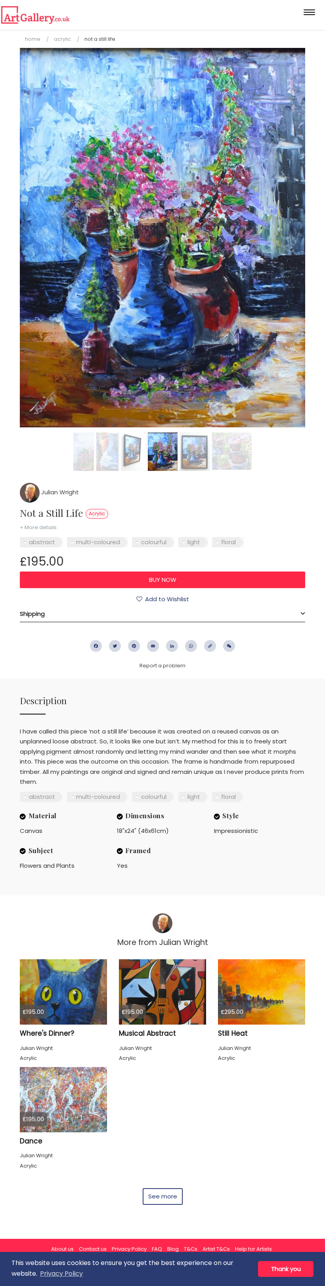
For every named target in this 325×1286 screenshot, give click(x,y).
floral (228, 542)
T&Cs (190, 1249)
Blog (173, 1249)
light (193, 542)
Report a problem (162, 665)
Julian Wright (59, 492)
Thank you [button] (286, 1269)
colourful (153, 542)
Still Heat (233, 1033)
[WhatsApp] (191, 646)
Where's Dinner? (47, 1033)
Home (32, 39)
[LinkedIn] (172, 646)
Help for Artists (253, 1249)
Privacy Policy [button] (61, 1273)
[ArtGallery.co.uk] (35, 15)
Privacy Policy (129, 1249)
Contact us (93, 1249)
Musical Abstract (147, 1033)
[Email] (153, 646)
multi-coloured (98, 542)
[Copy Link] (210, 646)
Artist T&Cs (216, 1249)
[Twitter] (115, 646)
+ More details (38, 527)
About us (62, 1249)
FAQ (157, 1249)
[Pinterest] (134, 646)
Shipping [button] (32, 614)
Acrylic (62, 39)
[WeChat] (229, 646)
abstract (42, 542)
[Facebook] (96, 646)
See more (162, 1196)
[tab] (162, 614)
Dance (31, 1141)
